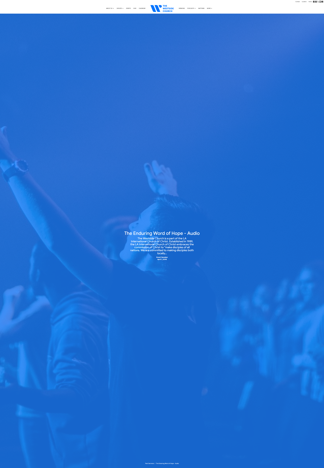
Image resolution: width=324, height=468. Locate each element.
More (209, 8)
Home (310, 1)
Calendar (142, 8)
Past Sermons (149, 463)
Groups (119, 8)
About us (109, 8)
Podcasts (190, 8)
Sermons (182, 8)
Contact (297, 1)
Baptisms (201, 8)
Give (134, 8)
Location (304, 1)
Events (128, 8)
